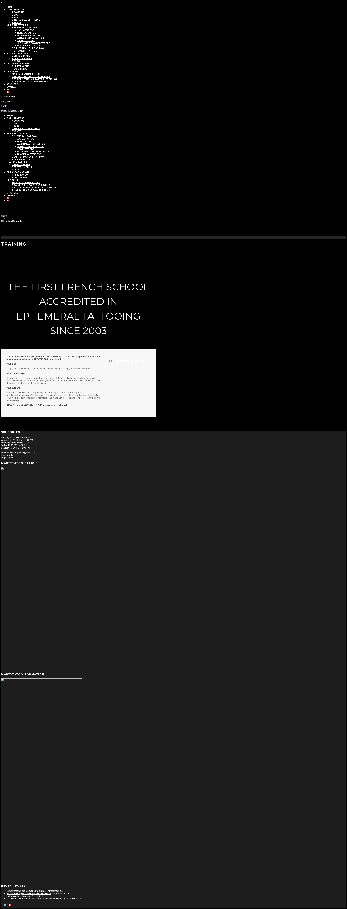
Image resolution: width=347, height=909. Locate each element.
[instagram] (177, 209)
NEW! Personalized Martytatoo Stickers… (26, 891)
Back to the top (8, 96)
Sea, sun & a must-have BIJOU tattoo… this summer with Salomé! (37, 898)
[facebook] (170, 209)
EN (2, 216)
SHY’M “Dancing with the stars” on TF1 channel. (29, 893)
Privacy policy (7, 455)
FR (5, 216)
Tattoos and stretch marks (19, 896)
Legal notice (7, 457)
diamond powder (92, 392)
